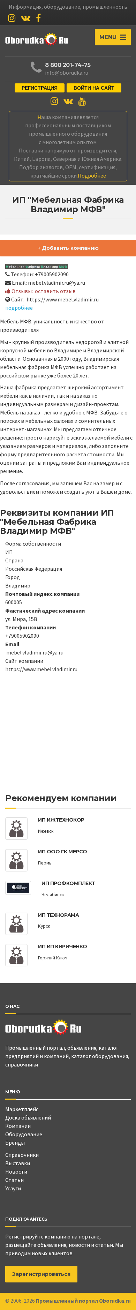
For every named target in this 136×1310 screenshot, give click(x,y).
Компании (18, 1125)
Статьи (14, 1179)
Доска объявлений (28, 1117)
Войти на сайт (94, 88)
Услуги (13, 1188)
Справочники (22, 1154)
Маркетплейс (21, 1109)
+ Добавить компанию (68, 248)
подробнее (19, 307)
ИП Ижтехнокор (61, 820)
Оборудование (23, 1134)
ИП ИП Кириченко (62, 946)
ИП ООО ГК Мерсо (62, 851)
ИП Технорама (58, 915)
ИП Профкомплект (68, 883)
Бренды (15, 1142)
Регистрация (40, 88)
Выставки (17, 1163)
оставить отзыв (55, 290)
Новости (16, 1171)
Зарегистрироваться (41, 1274)
